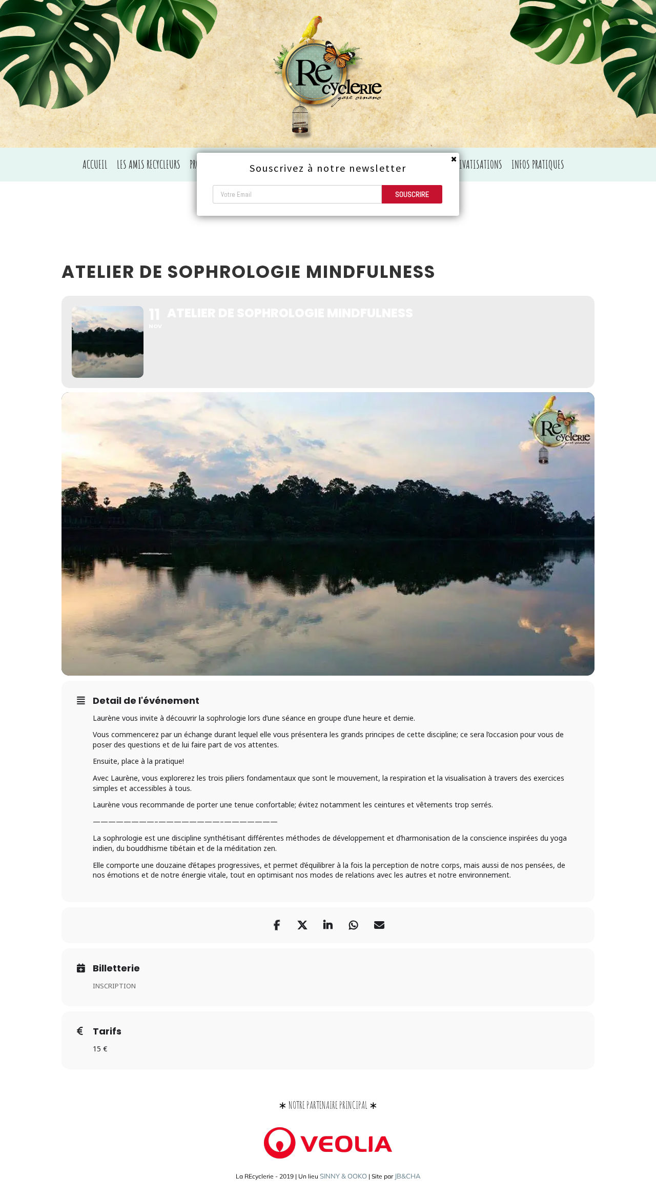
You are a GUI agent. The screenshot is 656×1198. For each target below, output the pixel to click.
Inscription (114, 985)
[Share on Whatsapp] (353, 925)
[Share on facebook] (277, 925)
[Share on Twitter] (302, 925)
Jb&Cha (408, 1176)
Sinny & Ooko (343, 1176)
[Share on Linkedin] (328, 925)
